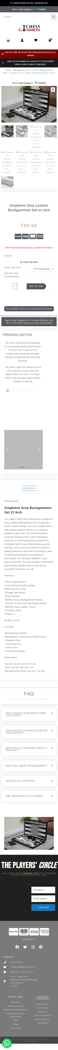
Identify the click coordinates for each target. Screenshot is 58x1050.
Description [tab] (29, 488)
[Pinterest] (40, 946)
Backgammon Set (22, 70)
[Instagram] (32, 946)
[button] (8, 40)
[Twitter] (25, 946)
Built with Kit (43, 915)
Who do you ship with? (20, 781)
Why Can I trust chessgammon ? (27, 765)
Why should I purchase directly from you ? (26, 749)
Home (8, 70)
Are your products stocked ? (25, 796)
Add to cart (36, 286)
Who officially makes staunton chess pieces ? (26, 731)
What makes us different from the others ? (26, 714)
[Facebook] (17, 946)
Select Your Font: (12, 267)
